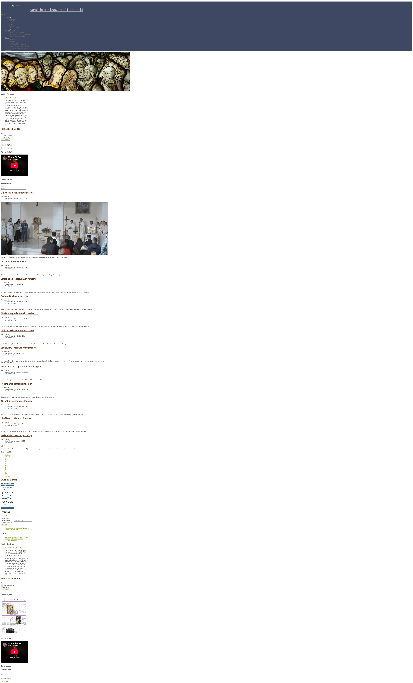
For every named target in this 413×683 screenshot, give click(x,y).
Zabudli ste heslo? (11, 530)
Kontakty (8, 50)
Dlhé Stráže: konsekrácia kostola (17, 192)
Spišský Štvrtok (14, 27)
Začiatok (8, 455)
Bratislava (12, 20)
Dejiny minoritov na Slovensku (19, 46)
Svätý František (10, 31)
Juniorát (12, 22)
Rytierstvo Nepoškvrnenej (17, 48)
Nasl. (7, 474)
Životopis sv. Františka (16, 32)
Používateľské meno (8, 516)
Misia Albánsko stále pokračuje (16, 435)
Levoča (11, 26)
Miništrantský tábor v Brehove (16, 418)
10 (6, 473)
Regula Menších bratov (16, 43)
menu (3, 14)
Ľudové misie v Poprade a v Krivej (17, 330)
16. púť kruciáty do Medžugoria (16, 401)
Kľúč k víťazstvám (9, 135)
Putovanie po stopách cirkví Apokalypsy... (21, 366)
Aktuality (8, 17)
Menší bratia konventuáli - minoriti (56, 10)
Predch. (7, 457)
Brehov (11, 24)
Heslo (3, 518)
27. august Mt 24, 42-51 (13, 97)
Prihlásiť (4, 524)
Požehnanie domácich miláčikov (16, 384)
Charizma (12, 39)
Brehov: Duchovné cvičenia (14, 296)
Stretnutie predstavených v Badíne (18, 279)
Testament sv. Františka (17, 36)
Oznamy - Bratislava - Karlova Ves (16, 537)
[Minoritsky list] (6, 148)
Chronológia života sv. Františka (19, 34)
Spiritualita (12, 41)
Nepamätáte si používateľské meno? (17, 528)
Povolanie (8, 29)
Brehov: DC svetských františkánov (18, 347)
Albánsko (12, 19)
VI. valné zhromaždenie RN (14, 261)
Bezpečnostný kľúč (7, 520)
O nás (7, 38)
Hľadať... (4, 186)
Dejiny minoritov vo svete (17, 45)
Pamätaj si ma (6, 523)
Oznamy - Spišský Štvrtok (14, 539)
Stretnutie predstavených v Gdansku (19, 313)
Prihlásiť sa (5, 139)
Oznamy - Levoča (11, 540)
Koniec (7, 476)
